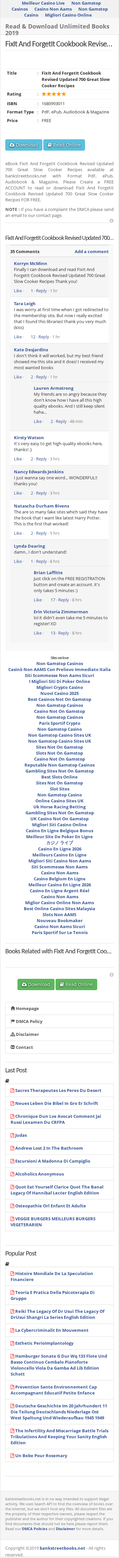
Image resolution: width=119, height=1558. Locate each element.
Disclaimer (27, 1034)
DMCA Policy (28, 1021)
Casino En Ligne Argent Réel (59, 891)
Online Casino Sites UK (59, 801)
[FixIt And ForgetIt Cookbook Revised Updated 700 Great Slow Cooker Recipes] (25, 957)
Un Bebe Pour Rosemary (41, 1455)
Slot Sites (59, 789)
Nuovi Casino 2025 (59, 693)
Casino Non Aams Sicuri (59, 926)
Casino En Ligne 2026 (59, 849)
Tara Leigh (25, 303)
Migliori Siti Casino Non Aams (59, 861)
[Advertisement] (111, 220)
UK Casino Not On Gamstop (59, 819)
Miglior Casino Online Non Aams (59, 903)
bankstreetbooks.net (62, 1548)
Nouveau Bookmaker (60, 920)
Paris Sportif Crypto (59, 723)
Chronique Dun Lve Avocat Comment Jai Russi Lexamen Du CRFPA (56, 1119)
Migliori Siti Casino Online (59, 825)
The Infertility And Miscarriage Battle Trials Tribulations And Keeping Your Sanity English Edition (59, 1437)
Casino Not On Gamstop (59, 711)
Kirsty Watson (29, 437)
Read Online (66, 145)
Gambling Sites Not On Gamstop (59, 771)
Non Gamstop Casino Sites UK (59, 735)
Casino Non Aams (53, 9)
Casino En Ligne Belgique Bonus (59, 831)
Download (26, 145)
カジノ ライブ (59, 843)
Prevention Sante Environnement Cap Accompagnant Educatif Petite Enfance (54, 1390)
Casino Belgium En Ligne (60, 879)
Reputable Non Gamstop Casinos (59, 765)
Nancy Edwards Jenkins (38, 472)
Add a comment (92, 251)
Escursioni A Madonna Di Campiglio (52, 1161)
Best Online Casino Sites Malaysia (59, 909)
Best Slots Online (59, 777)
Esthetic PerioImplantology (44, 1343)
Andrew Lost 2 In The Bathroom (49, 1148)
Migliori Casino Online (68, 15)
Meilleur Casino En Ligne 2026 (59, 885)
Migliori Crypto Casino (59, 687)
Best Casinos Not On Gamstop (59, 699)
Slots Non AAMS (59, 914)
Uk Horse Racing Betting (59, 807)
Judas (21, 1135)
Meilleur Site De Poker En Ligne (59, 837)
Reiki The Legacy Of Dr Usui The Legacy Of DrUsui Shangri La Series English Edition (57, 1314)
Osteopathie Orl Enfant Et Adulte (50, 1206)
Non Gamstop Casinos (59, 663)
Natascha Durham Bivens (41, 506)
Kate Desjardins (31, 350)
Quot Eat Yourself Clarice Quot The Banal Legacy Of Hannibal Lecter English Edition (57, 1190)
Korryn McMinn (30, 263)
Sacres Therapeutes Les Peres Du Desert (58, 1090)
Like (18, 291)
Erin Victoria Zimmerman (61, 612)
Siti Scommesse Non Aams (59, 867)
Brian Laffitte (48, 573)
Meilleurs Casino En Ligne (59, 855)
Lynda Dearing (29, 546)
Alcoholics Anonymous (39, 1174)
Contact (24, 1047)
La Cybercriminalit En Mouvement (52, 1330)
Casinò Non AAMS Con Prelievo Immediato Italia (59, 669)
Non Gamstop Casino (59, 729)
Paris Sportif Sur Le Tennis (60, 932)
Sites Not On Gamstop (59, 747)
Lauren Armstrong (53, 388)
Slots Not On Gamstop (59, 753)
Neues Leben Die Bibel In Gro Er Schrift (56, 1103)
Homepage (27, 1008)
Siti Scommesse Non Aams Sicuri (59, 675)
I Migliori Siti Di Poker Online (59, 681)
